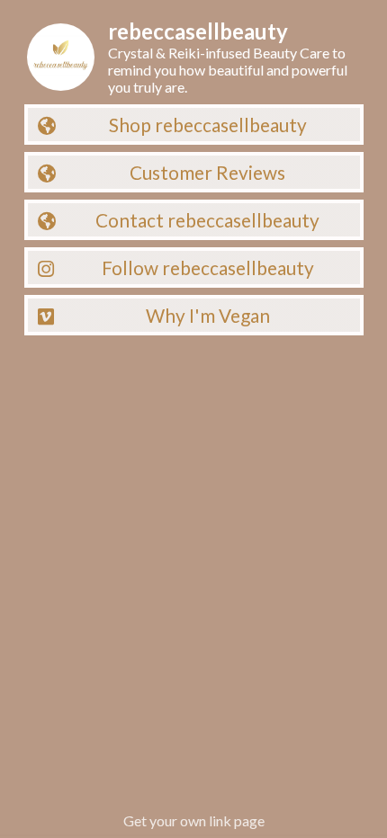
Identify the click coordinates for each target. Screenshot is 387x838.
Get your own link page (194, 820)
